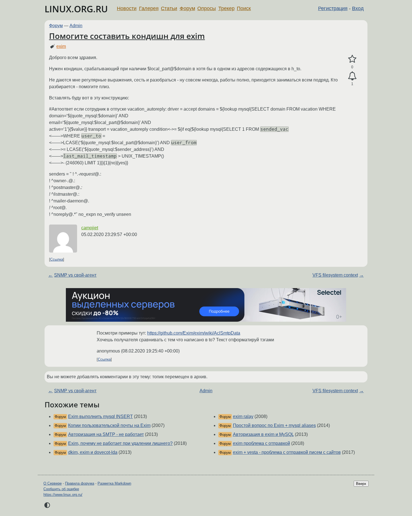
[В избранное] (352, 59)
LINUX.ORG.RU (76, 9)
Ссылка (56, 259)
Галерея (149, 8)
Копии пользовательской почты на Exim (109, 425)
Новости (126, 8)
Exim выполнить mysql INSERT (100, 416)
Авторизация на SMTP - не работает (106, 434)
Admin (76, 25)
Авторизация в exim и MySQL (263, 434)
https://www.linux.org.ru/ (62, 494)
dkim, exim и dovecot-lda (92, 452)
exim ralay (243, 416)
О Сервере (52, 483)
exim (61, 46)
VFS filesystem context (335, 275)
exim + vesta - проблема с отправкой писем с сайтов (287, 452)
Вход (358, 8)
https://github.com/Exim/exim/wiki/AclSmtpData (193, 333)
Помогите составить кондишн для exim (127, 36)
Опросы (206, 8)
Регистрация (333, 8)
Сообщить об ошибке (61, 489)
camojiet (89, 227)
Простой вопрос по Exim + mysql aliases (274, 425)
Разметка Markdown (114, 483)
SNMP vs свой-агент (75, 275)
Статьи (169, 8)
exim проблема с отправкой (261, 443)
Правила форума (79, 483)
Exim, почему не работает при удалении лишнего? (120, 443)
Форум (187, 8)
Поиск (244, 8)
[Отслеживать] (352, 76)
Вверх (361, 484)
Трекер (226, 8)
